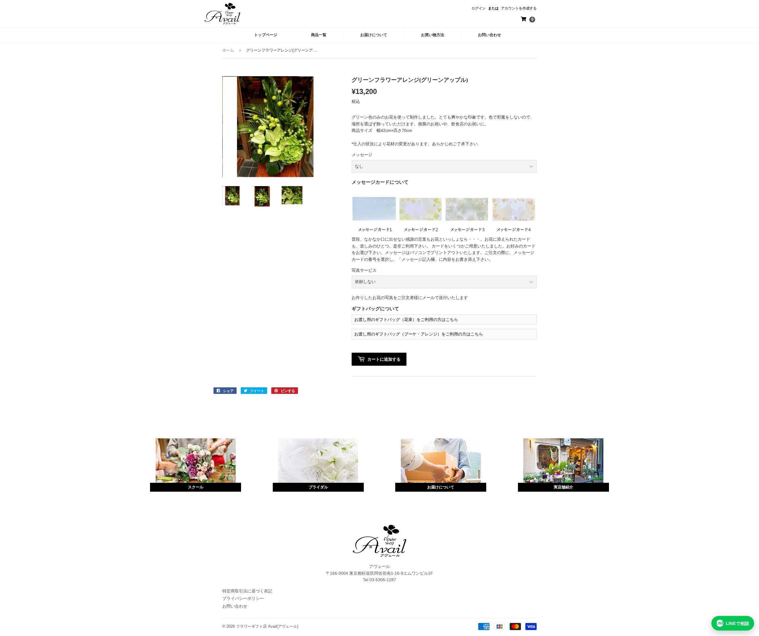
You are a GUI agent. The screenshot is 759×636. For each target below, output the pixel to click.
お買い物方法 (432, 35)
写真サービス (364, 270)
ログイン (478, 8)
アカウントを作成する (519, 8)
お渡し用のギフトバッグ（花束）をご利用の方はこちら (406, 319)
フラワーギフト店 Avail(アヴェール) (267, 626)
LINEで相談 (733, 623)
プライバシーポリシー (243, 598)
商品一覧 (318, 35)
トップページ (265, 35)
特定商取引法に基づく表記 (247, 591)
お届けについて (373, 35)
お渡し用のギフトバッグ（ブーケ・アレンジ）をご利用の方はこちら (418, 334)
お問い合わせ (489, 35)
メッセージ (362, 154)
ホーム (228, 50)
